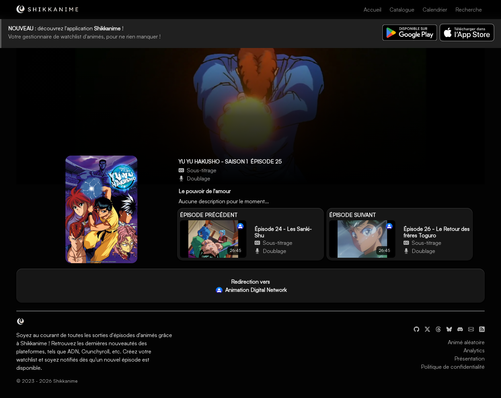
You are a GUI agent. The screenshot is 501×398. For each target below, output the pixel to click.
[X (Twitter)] (427, 328)
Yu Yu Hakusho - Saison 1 (213, 161)
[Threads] (438, 328)
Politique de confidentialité (453, 366)
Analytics (474, 350)
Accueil (372, 9)
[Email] (471, 328)
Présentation (469, 358)
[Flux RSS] (482, 328)
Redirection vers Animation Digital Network (255, 285)
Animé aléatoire (466, 342)
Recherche (468, 9)
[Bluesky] (449, 328)
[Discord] (460, 328)
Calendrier (435, 9)
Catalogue (402, 9)
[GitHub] (416, 328)
